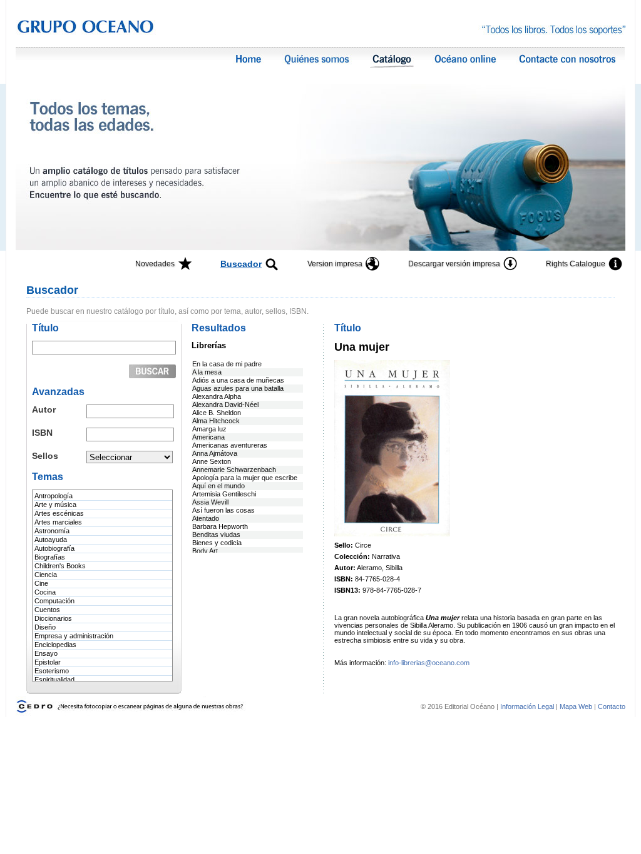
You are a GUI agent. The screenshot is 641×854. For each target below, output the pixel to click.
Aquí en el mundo (218, 486)
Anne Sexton (211, 461)
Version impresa (334, 263)
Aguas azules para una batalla (238, 388)
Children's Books (60, 566)
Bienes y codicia (217, 542)
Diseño (45, 627)
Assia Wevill (210, 502)
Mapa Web (576, 706)
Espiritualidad (54, 679)
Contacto (611, 706)
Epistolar (47, 662)
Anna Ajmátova (214, 453)
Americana (208, 437)
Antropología (53, 496)
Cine (41, 583)
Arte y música (55, 504)
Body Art (205, 551)
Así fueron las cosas (223, 510)
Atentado (205, 518)
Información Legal (528, 706)
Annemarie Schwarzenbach (234, 469)
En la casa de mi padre (227, 364)
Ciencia (45, 574)
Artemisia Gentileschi (224, 494)
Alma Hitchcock (216, 420)
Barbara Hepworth (220, 526)
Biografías (49, 557)
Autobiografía (54, 548)
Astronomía (51, 531)
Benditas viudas (216, 534)
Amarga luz (209, 429)
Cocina (45, 592)
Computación (54, 601)
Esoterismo (51, 671)
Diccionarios (53, 618)
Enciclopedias (55, 644)
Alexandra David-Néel (225, 404)
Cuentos (47, 609)
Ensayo (46, 653)
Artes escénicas (59, 513)
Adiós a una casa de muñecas (238, 380)
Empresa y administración (73, 636)
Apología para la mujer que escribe (244, 477)
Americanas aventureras (229, 445)
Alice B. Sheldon (216, 412)
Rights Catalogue (575, 263)
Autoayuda (50, 539)
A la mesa (207, 372)
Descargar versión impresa (454, 263)
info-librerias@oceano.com (428, 662)
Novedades (155, 263)
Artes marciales (58, 522)
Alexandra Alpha (216, 396)
